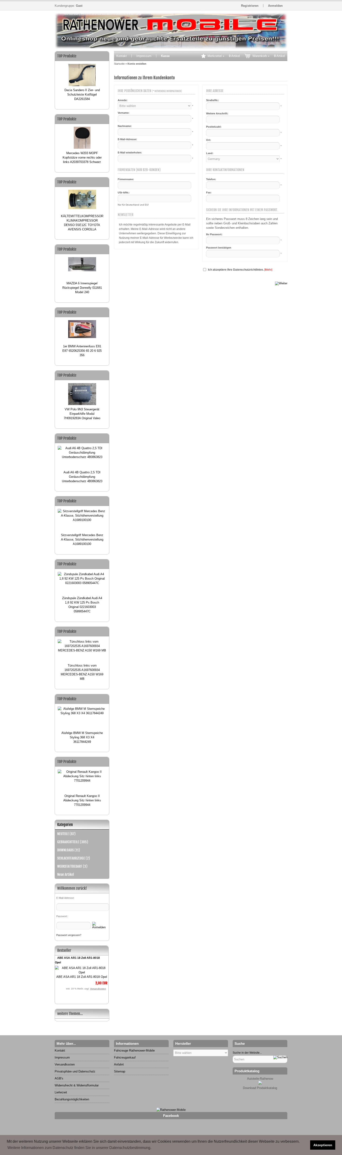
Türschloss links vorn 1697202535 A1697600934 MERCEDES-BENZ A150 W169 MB (82, 672)
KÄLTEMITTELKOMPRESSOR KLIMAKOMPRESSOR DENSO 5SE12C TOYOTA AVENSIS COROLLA (82, 222)
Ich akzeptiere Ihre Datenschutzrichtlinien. (236, 269)
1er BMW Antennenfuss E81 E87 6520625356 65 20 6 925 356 (82, 351)
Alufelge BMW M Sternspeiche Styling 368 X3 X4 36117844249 (82, 737)
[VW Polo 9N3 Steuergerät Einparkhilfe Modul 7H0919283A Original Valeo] (82, 393)
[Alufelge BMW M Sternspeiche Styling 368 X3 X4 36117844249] (82, 717)
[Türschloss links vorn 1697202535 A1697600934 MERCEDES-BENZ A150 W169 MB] (82, 649)
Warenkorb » (268, 56)
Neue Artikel (65, 874)
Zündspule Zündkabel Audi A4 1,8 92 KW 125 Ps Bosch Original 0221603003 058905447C (82, 604)
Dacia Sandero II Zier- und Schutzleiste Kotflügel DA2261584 (82, 94)
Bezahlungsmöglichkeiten (72, 1099)
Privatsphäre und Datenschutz (75, 1071)
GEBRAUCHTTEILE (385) (72, 842)
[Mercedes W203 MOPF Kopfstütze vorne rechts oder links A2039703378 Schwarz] (82, 137)
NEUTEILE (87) (66, 834)
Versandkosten (98, 988)
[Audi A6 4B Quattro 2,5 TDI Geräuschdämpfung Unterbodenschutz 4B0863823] (82, 456)
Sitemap (119, 1071)
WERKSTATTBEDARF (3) (72, 866)
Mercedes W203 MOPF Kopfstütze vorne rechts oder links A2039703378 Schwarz (82, 157)
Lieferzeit (61, 1092)
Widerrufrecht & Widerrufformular (77, 1085)
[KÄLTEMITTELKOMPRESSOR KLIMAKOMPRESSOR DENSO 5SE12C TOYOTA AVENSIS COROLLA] (82, 200)
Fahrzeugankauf (125, 1057)
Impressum (143, 56)
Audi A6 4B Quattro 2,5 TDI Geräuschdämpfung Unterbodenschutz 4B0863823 (82, 477)
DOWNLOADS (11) (68, 850)
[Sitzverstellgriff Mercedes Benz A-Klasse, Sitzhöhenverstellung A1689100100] (82, 519)
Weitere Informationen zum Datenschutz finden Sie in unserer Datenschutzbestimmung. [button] (79, 1148)
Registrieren (249, 5)
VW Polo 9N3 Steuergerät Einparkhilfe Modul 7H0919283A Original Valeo (82, 414)
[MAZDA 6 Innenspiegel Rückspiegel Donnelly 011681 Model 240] (82, 267)
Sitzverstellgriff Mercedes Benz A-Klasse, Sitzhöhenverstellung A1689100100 (82, 539)
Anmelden (275, 5)
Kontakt (121, 56)
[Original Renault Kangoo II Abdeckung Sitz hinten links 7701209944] (82, 780)
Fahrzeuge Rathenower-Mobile (134, 1050)
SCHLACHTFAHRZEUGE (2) (73, 858)
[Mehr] (268, 269)
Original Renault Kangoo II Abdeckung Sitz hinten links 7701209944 (82, 800)
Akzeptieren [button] (322, 1145)
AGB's (59, 1078)
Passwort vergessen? (68, 935)
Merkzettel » (224, 56)
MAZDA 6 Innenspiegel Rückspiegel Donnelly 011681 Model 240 (82, 288)
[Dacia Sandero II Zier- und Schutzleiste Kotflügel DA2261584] (82, 74)
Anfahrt (119, 1064)
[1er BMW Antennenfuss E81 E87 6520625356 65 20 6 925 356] (82, 330)
